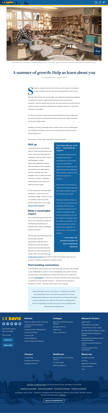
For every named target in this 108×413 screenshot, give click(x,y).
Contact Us (8, 340)
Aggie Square (86, 322)
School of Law (29, 335)
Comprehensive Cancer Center (92, 328)
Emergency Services (31, 363)
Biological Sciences (59, 327)
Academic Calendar (88, 358)
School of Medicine (30, 338)
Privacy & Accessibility (45, 388)
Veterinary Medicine (59, 365)
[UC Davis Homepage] (7, 2)
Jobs (83, 369)
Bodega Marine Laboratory (90, 325)
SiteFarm (63, 395)
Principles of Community (62, 388)
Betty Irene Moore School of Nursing (36, 322)
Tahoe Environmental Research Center (92, 344)
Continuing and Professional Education (33, 326)
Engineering (57, 329)
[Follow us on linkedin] (11, 323)
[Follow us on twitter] (15, 323)
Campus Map (28, 358)
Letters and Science (59, 332)
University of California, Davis (36, 385)
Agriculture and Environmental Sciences (63, 323)
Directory (85, 360)
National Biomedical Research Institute (91, 334)
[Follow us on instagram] (7, 323)
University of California (78, 388)
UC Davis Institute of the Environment (89, 349)
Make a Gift (8, 345)
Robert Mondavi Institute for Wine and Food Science (92, 339)
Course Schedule (87, 366)
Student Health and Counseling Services (63, 359)
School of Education (30, 332)
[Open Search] (100, 2)
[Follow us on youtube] (19, 323)
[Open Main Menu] (96, 2)
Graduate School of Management (35, 329)
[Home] (11, 318)
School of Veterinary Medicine (34, 341)
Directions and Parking (31, 360)
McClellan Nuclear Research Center (93, 330)
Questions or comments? (28, 388)
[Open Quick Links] (104, 2)
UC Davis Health (58, 362)
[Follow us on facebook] (3, 323)
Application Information (89, 363)
